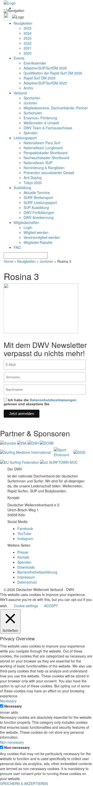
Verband (20, 92)
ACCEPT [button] (51, 605)
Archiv (28, 87)
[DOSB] (46, 442)
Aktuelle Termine (37, 192)
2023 (27, 38)
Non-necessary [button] (12, 742)
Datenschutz (27, 582)
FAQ (17, 247)
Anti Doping (33, 177)
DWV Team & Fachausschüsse (48, 127)
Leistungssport (25, 137)
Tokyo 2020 (33, 182)
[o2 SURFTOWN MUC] (59, 461)
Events (19, 58)
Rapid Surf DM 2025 (40, 77)
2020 (27, 53)
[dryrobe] (8, 442)
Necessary (13, 706)
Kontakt (23, 557)
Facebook (25, 528)
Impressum (26, 577)
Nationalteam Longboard (43, 147)
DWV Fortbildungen (39, 212)
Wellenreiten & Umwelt (41, 122)
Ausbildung (22, 187)
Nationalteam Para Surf (42, 142)
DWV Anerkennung (39, 217)
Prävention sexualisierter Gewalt (49, 172)
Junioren (30, 102)
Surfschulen (33, 112)
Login (28, 227)
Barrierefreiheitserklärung (37, 572)
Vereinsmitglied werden (42, 237)
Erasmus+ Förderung (40, 117)
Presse (22, 552)
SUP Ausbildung (36, 207)
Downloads (26, 567)
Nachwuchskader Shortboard (46, 157)
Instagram (25, 538)
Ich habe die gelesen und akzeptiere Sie (40, 402)
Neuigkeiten (23, 23)
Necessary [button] (8, 700)
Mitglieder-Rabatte (38, 242)
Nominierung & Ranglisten (44, 167)
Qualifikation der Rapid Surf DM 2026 (53, 72)
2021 (27, 48)
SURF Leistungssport (40, 202)
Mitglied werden (36, 232)
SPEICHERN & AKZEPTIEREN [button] (24, 783)
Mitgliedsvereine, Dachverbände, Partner (56, 107)
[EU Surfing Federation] (20, 461)
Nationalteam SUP (38, 162)
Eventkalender (35, 63)
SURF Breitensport (38, 197)
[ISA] (22, 442)
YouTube (24, 533)
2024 (27, 33)
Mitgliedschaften (26, 222)
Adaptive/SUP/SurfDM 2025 (45, 82)
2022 (27, 43)
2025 (27, 28)
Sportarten (32, 97)
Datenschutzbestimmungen (53, 400)
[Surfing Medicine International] (26, 451)
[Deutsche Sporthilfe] (34, 442)
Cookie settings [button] (26, 605)
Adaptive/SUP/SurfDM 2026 (45, 68)
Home (8, 261)
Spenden (31, 132)
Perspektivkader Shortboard (45, 152)
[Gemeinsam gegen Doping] (79, 451)
